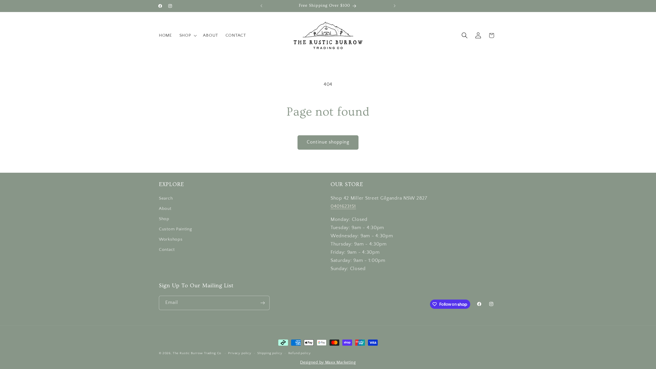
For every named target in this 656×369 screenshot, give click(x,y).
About (165, 208)
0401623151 (343, 206)
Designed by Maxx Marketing (328, 362)
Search (166, 198)
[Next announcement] (394, 6)
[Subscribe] (262, 303)
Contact (167, 249)
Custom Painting (175, 229)
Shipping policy (269, 353)
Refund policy (299, 353)
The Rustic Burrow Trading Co (197, 353)
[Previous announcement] (261, 6)
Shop (164, 219)
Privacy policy (239, 353)
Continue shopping (328, 142)
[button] (187, 35)
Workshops (170, 239)
